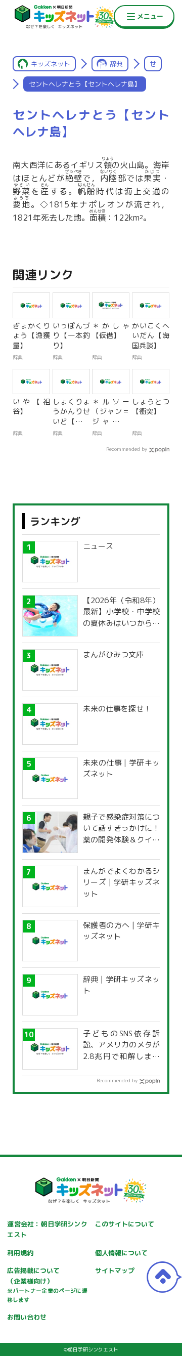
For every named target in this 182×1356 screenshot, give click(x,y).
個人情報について (121, 1252)
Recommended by (126, 448)
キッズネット (50, 63)
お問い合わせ (27, 1317)
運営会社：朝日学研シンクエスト (47, 1229)
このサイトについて (124, 1223)
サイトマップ (114, 1270)
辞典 (116, 63)
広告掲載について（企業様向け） (47, 1284)
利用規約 (20, 1252)
